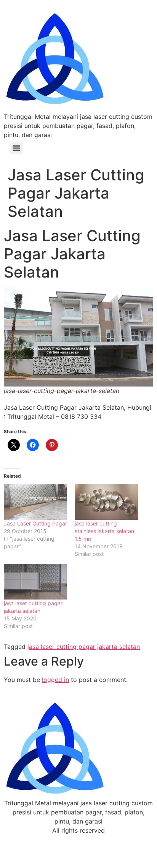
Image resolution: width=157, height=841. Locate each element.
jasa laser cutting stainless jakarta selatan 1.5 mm (104, 531)
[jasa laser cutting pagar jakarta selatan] (35, 582)
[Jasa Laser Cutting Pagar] (35, 502)
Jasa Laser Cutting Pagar (35, 523)
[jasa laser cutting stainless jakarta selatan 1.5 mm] (106, 502)
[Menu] (16, 148)
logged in (55, 679)
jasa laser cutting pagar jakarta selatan (83, 646)
